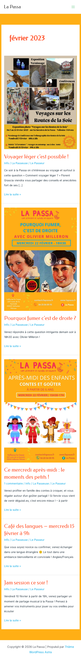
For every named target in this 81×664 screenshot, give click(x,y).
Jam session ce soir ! (26, 582)
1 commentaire (13, 483)
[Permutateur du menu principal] (73, 7)
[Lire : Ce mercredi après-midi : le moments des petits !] (40, 410)
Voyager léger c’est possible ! (36, 156)
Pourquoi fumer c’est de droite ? (40, 318)
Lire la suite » (12, 195)
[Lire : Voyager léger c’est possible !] (40, 102)
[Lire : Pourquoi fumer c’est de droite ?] (40, 259)
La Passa (12, 6)
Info (6, 163)
